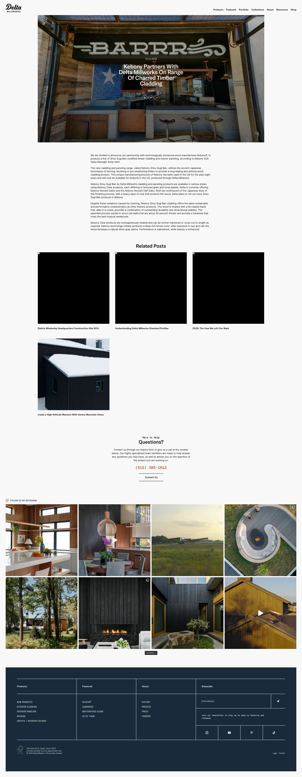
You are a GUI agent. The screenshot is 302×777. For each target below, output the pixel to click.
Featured (231, 9)
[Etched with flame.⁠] (115, 540)
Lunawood (87, 706)
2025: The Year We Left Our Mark (211, 328)
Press (145, 711)
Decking (21, 716)
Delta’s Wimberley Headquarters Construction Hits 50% (68, 328)
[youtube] (229, 732)
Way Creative (57, 753)
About (270, 9)
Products (218, 9)
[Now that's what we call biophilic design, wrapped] (42, 613)
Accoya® (86, 702)
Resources (282, 9)
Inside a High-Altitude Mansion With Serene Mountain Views (71, 414)
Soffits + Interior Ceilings (31, 721)
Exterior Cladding (27, 706)
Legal (275, 753)
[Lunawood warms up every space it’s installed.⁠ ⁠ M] (42, 540)
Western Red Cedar (92, 711)
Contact (282, 753)
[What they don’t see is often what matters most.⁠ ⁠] (115, 613)
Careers (146, 716)
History (146, 702)
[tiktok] (274, 732)
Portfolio (244, 9)
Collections (257, 9)
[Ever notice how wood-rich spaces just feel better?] (187, 613)
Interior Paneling (26, 711)
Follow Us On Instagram (23, 500)
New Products (25, 702)
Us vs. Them (88, 716)
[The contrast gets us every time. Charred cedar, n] (260, 613)
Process (146, 706)
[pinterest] (251, 732)
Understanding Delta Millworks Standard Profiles (141, 328)
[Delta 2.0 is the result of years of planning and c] (187, 540)
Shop (293, 9)
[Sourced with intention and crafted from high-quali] (260, 540)
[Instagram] (207, 732)
